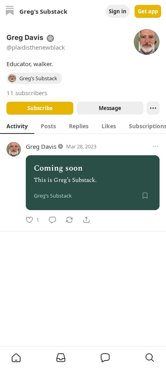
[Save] (145, 195)
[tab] (17, 126)
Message (110, 108)
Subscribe (40, 108)
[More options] (155, 146)
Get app (148, 11)
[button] (16, 357)
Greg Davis (41, 146)
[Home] (10, 11)
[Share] (86, 219)
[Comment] (52, 219)
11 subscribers (26, 93)
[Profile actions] (153, 108)
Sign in (118, 11)
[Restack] (69, 219)
